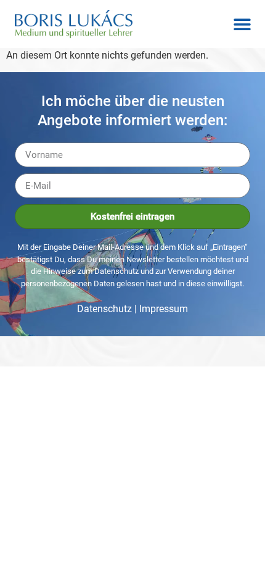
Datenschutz (104, 309)
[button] (242, 24)
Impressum (163, 309)
